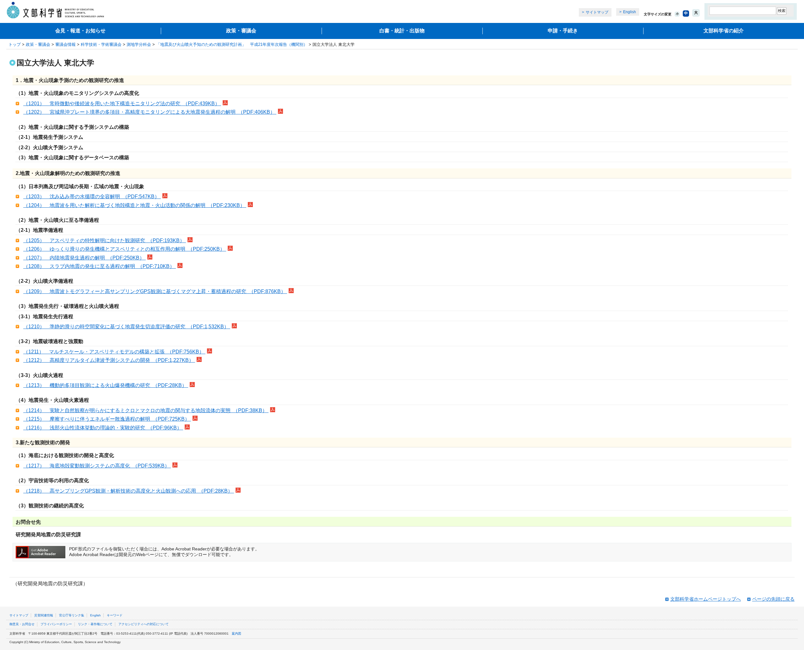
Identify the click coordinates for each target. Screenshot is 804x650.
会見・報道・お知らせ (80, 30)
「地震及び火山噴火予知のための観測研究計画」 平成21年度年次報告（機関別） (231, 44)
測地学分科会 (139, 44)
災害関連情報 (43, 615)
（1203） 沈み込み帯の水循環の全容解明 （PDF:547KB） (92, 196)
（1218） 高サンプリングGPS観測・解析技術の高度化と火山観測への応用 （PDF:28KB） (128, 491)
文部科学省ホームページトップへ (705, 599)
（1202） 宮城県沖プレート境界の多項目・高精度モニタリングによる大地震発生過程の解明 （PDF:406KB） (149, 112)
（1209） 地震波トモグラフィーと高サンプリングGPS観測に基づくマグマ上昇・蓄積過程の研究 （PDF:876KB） (155, 291)
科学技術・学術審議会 (101, 44)
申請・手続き (563, 30)
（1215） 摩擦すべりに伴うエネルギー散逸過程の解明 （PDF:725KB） (107, 419)
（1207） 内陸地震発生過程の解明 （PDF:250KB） (84, 257)
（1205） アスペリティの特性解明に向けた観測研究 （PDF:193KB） (104, 240)
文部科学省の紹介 (724, 30)
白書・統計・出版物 (402, 30)
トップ (14, 44)
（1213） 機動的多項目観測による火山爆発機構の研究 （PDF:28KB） (105, 385)
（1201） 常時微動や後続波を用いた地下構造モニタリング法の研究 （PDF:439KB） (122, 103)
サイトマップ (597, 12)
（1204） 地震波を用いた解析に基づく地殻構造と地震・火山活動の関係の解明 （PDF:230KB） (134, 205)
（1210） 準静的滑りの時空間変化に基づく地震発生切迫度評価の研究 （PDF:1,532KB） (126, 326)
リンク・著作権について (95, 624)
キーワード (114, 615)
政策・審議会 (241, 30)
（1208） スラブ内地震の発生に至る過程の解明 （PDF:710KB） (99, 266)
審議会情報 (65, 44)
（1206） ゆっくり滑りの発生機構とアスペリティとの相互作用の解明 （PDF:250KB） (124, 249)
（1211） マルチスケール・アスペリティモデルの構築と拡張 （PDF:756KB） (114, 351)
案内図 (236, 633)
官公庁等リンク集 (71, 615)
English (629, 12)
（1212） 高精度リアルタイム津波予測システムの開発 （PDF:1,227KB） (109, 360)
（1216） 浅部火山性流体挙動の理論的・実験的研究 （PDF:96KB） (103, 427)
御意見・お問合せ (22, 624)
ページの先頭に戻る (773, 599)
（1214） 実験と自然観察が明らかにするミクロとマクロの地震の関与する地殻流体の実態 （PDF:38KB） (146, 410)
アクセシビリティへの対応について (143, 624)
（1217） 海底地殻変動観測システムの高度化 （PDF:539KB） (97, 465)
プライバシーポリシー (56, 624)
